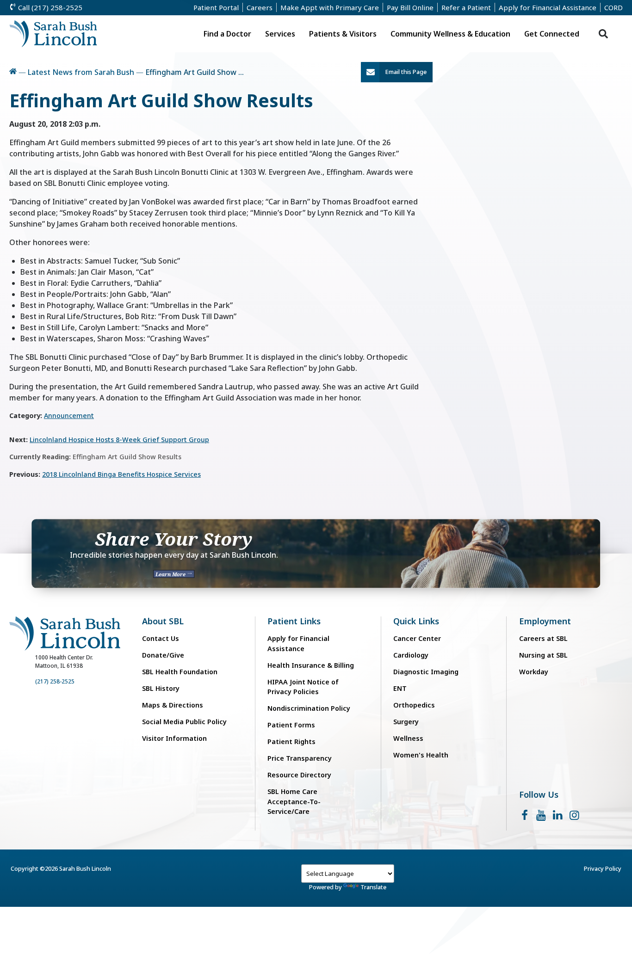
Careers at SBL (543, 638)
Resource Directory (299, 774)
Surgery (406, 721)
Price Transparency (299, 758)
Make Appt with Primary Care (329, 7)
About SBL (163, 621)
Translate (373, 887)
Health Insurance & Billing (310, 665)
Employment (545, 621)
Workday (533, 671)
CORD (613, 7)
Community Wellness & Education (450, 34)
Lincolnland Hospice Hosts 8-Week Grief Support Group (119, 439)
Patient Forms (291, 724)
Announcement (69, 415)
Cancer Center (417, 638)
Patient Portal (216, 7)
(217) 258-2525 (54, 681)
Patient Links (294, 621)
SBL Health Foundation (179, 671)
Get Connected (551, 34)
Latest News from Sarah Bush (81, 72)
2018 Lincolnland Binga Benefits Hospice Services (121, 474)
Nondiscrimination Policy (308, 708)
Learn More (171, 573)
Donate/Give (163, 655)
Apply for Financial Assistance (547, 7)
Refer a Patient (466, 7)
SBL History (161, 688)
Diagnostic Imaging (426, 671)
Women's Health (420, 755)
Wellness (408, 738)
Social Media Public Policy (184, 721)
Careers (260, 7)
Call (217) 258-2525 (49, 7)
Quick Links (416, 621)
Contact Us (160, 638)
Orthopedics (414, 705)
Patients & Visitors (343, 34)
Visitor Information (174, 738)
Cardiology (410, 655)
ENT (400, 688)
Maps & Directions (172, 705)
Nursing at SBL (543, 655)
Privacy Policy (602, 868)
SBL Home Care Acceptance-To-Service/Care (294, 801)
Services (280, 34)
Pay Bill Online (410, 7)
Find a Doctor (227, 34)
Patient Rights (291, 741)
